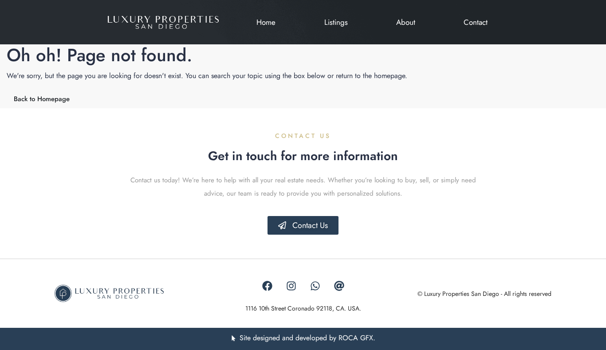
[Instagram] (291, 286)
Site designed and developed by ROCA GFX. (307, 338)
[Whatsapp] (315, 286)
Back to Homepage (42, 99)
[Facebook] (267, 286)
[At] (339, 286)
